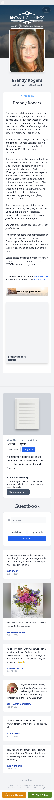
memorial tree (40, 276)
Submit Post (27, 538)
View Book (13, 449)
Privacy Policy (19, 788)
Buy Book (29, 449)
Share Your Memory (18, 492)
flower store (40, 279)
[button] (27, 600)
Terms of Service (34, 788)
